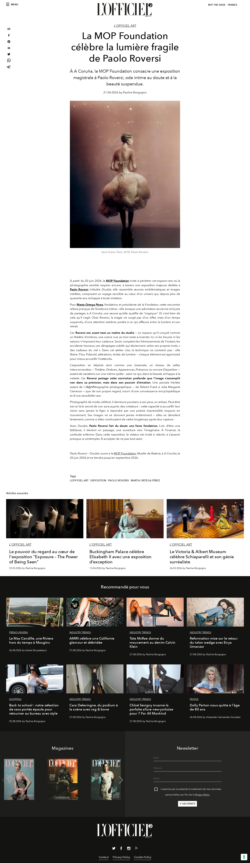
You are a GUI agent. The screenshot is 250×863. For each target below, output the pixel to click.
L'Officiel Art (125, 26)
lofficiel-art (79, 480)
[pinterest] (9, 42)
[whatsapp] (9, 61)
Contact (104, 857)
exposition (98, 480)
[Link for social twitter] (113, 849)
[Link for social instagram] (128, 849)
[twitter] (9, 54)
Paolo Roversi (118, 480)
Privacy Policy (202, 794)
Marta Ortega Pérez (145, 480)
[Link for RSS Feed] (136, 848)
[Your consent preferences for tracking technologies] (244, 857)
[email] (9, 29)
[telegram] (9, 67)
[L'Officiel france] (125, 9)
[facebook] (9, 36)
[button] (121, 780)
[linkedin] (9, 48)
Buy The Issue (217, 4)
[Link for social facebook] (121, 849)
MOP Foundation (125, 453)
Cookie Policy (142, 857)
